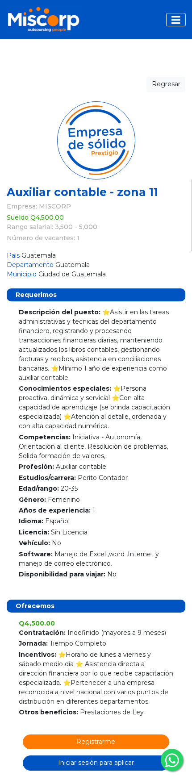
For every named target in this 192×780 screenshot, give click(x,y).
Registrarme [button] (95, 742)
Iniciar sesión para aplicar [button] (96, 763)
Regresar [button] (166, 84)
